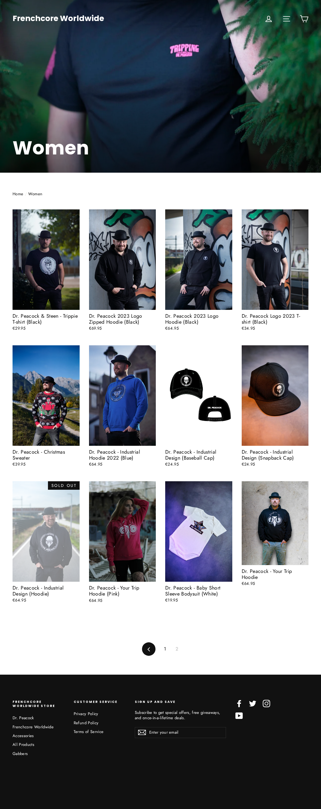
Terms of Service (89, 732)
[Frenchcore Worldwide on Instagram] (266, 703)
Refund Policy (86, 723)
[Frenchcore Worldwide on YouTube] (239, 716)
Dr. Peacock (23, 718)
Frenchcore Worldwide (58, 18)
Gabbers (20, 754)
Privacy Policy (86, 714)
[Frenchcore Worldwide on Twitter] (252, 703)
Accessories (23, 736)
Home (18, 194)
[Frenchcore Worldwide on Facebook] (239, 703)
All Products (23, 744)
